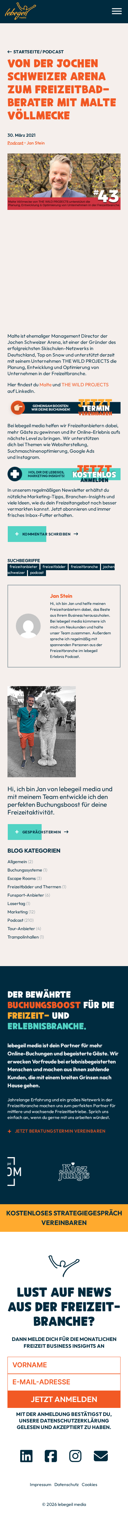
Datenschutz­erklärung (74, 1421)
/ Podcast (52, 52)
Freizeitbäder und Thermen (34, 887)
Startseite (26, 52)
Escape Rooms (21, 878)
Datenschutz (66, 1484)
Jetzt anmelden (64, 1399)
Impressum (40, 1484)
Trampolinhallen (23, 937)
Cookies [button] (89, 1484)
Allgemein (17, 861)
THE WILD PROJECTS (85, 384)
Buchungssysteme (24, 870)
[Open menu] (117, 11)
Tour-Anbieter (21, 928)
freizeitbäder (54, 566)
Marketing (17, 912)
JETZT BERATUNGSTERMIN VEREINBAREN (60, 1131)
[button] (63, 534)
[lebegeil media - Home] (20, 11)
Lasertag (16, 903)
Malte (45, 384)
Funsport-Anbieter (25, 895)
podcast (37, 572)
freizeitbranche (84, 566)
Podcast (15, 143)
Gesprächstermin (41, 832)
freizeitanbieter (23, 566)
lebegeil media (72, 1504)
